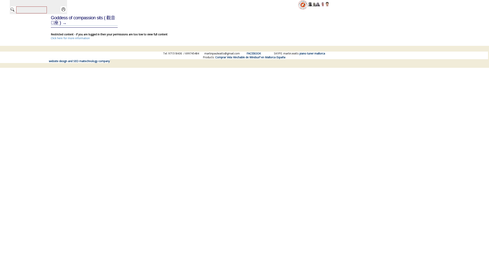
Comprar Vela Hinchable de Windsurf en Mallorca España (250, 57)
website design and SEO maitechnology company (79, 61)
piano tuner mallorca (312, 53)
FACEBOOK (254, 53)
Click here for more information (70, 38)
